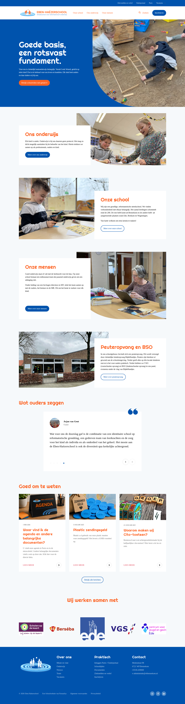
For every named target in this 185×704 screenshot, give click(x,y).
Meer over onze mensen (37, 309)
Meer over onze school (112, 228)
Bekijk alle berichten (92, 580)
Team (59, 673)
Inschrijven (98, 677)
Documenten (99, 670)
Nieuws (60, 670)
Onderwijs (61, 666)
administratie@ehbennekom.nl (146, 673)
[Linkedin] (164, 693)
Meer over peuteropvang (113, 377)
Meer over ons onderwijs (37, 155)
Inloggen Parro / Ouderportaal (106, 663)
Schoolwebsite (51, 694)
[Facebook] (158, 693)
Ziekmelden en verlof (102, 673)
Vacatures (60, 677)
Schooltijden (99, 666)
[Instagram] (152, 693)
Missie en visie (62, 663)
